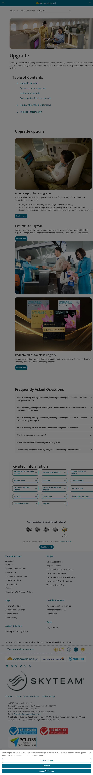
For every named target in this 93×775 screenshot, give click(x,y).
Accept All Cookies (46, 771)
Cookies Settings (46, 760)
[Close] (90, 753)
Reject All (46, 766)
